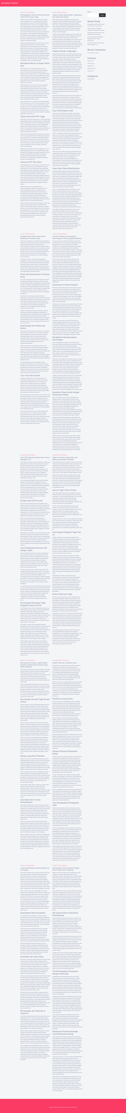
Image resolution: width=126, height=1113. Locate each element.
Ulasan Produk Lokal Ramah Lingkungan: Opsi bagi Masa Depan (67, 16)
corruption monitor (9, 2)
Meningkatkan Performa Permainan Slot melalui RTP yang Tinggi (35, 16)
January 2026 (90, 66)
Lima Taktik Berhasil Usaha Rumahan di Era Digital (34, 869)
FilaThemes (74, 1107)
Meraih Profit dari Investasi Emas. (64, 663)
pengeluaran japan (33, 777)
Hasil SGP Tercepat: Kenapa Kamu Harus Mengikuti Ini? (34, 458)
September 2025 (91, 68)
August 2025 (90, 71)
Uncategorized (90, 79)
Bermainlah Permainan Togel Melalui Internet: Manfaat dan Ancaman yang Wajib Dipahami (34, 665)
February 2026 (90, 63)
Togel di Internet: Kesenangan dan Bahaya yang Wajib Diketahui (65, 458)
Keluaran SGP (35, 485)
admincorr (32, 12)
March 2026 (90, 61)
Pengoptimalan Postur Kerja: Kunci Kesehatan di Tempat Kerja (33, 237)
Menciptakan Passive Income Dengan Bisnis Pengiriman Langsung (65, 869)
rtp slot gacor (26, 95)
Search (89, 12)
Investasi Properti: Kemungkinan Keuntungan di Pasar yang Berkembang (66, 237)
